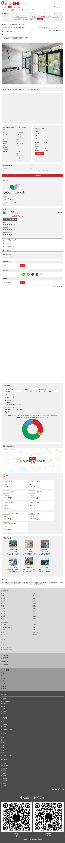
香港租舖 (3, 770)
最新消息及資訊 (5, 701)
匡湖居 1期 (35, 632)
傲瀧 (33, 627)
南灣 (2, 632)
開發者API (4, 724)
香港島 (3, 624)
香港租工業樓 (4, 768)
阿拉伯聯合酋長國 (6, 755)
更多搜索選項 (57, 19)
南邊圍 (34, 616)
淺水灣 (34, 596)
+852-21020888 (15, 204)
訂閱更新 (39, 154)
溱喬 (33, 629)
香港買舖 (3, 783)
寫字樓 (15, 10)
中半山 (3, 611)
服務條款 (36, 839)
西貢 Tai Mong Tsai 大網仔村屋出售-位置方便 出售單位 (13, 555)
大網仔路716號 (13, 549)
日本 (2, 740)
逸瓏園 (29, 566)
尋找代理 (3, 711)
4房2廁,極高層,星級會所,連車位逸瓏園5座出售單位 (13, 571)
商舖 (45, 10)
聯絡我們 (3, 706)
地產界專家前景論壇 (6, 729)
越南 (2, 675)
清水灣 (3, 601)
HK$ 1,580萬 (13, 551)
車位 (35, 10)
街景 (26, 38)
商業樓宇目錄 (4, 661)
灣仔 (2, 596)
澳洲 (2, 747)
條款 (6, 395)
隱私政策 (40, 839)
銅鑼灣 (34, 598)
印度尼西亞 (4, 689)
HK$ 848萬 (29, 551)
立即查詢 (38, 175)
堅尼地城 (34, 606)
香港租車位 (4, 773)
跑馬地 (3, 598)
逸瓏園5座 (29, 549)
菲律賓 (3, 678)
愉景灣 (3, 608)
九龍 (3, 639)
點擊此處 (32, 458)
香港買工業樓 (4, 781)
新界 (34, 624)
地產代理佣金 (42, 389)
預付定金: (25, 389)
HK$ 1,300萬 (29, 568)
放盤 (10, 7)
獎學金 (3, 708)
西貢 (2, 606)
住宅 (4, 10)
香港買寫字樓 (4, 778)
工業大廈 (25, 10)
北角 (33, 613)
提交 (22, 265)
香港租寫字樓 (4, 765)
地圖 (21, 38)
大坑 (33, 611)
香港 (2, 673)
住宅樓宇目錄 (4, 658)
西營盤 (3, 613)
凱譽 (2, 642)
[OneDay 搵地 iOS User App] (25, 797)
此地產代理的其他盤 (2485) (17, 216)
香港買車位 (4, 786)
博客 (2, 721)
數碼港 (34, 618)
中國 (2, 737)
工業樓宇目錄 (4, 664)
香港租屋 (3, 763)
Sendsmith (60, 286)
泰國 (2, 681)
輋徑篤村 (34, 634)
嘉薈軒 (3, 629)
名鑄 (2, 644)
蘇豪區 (3, 618)
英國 (2, 750)
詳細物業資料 (7, 38)
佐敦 (33, 593)
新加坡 (3, 683)
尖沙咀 (34, 603)
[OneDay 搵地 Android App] (40, 797)
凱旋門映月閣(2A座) (6, 650)
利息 (55, 389)
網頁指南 (3, 713)
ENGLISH (59, 7)
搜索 (40, 19)
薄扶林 (3, 616)
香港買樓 (3, 775)
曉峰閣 (3, 634)
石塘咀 (34, 608)
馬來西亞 (3, 686)
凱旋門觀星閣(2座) (6, 647)
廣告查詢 (3, 703)
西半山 (3, 593)
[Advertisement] (32, 107)
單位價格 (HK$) (9, 389)
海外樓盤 (4, 7)
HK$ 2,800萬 (13, 568)
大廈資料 (15, 38)
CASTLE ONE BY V (6, 627)
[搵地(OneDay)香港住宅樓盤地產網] (10, 3)
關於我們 (3, 698)
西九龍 (3, 603)
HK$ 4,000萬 (44, 551)
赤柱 (33, 601)
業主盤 (5, 16)
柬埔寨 (3, 742)
